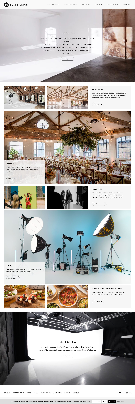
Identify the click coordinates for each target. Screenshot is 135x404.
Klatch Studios (69, 5)
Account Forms (18, 393)
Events (97, 5)
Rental (85, 5)
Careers (67, 393)
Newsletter (57, 393)
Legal (36, 393)
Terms (29, 393)
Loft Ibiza (76, 393)
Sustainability (45, 393)
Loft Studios (52, 5)
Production (111, 5)
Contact (127, 5)
